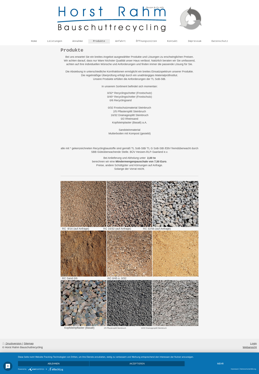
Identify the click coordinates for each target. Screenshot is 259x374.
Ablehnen (54, 363)
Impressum (235, 369)
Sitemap (29, 343)
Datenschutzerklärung (248, 369)
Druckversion (13, 343)
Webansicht (250, 347)
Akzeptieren (137, 363)
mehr (220, 363)
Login (253, 343)
